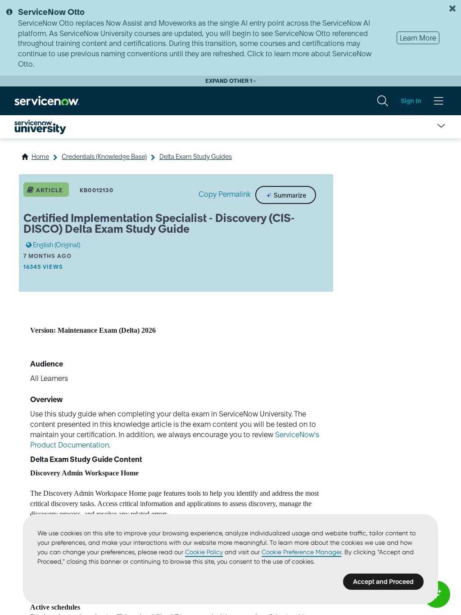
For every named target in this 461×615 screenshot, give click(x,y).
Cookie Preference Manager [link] (301, 552)
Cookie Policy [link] (204, 552)
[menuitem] (383, 101)
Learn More (418, 37)
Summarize (289, 195)
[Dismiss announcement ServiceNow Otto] (452, 9)
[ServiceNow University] (40, 127)
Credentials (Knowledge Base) (104, 157)
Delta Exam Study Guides (195, 157)
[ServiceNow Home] (46, 100)
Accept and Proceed (383, 582)
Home (40, 157)
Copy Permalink (225, 194)
